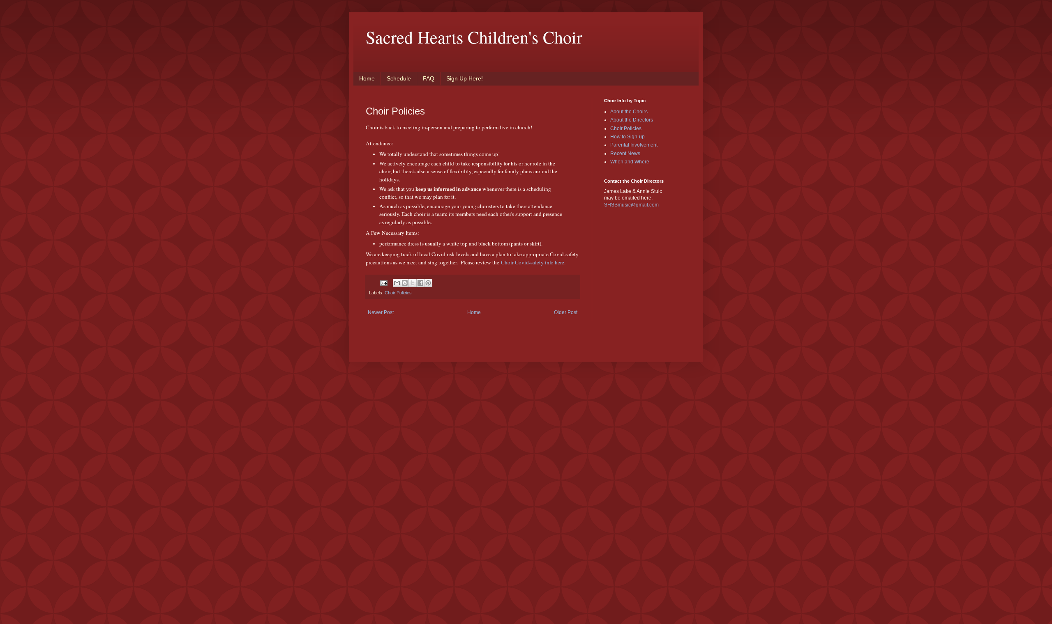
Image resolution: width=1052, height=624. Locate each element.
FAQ (428, 78)
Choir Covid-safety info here (532, 262)
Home (367, 78)
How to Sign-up (627, 137)
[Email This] (397, 283)
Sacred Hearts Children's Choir (474, 36)
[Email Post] (383, 282)
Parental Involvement (634, 145)
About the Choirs (629, 112)
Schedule (399, 78)
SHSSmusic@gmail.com (631, 205)
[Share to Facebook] (420, 283)
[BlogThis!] (405, 283)
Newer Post (381, 312)
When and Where (629, 162)
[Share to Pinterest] (428, 283)
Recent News (625, 153)
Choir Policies (398, 292)
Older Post (565, 312)
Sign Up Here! (464, 78)
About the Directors (631, 120)
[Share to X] (412, 283)
